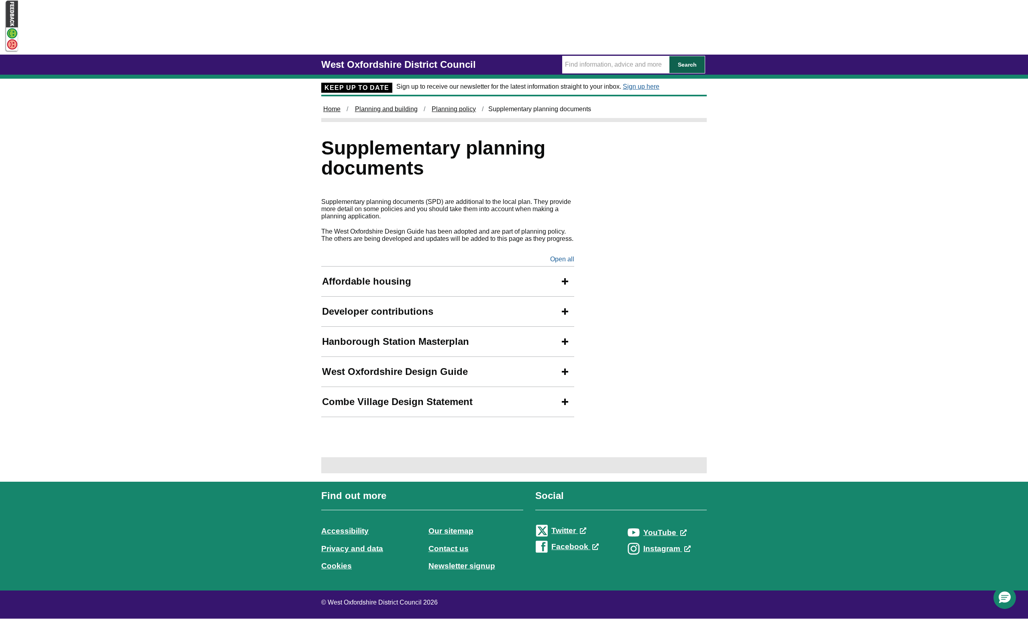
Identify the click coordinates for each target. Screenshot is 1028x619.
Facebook (570, 546)
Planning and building (386, 109)
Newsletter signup (461, 566)
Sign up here (641, 86)
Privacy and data (352, 548)
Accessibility (345, 531)
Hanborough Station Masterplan (395, 341)
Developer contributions (377, 311)
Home (332, 109)
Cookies (336, 566)
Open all (562, 259)
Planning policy (454, 109)
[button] (1004, 597)
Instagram (662, 548)
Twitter (564, 530)
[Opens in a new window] (9, 44)
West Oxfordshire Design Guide (395, 371)
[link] (514, 538)
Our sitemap (450, 531)
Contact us (448, 548)
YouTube (660, 532)
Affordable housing (366, 281)
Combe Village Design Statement (397, 401)
